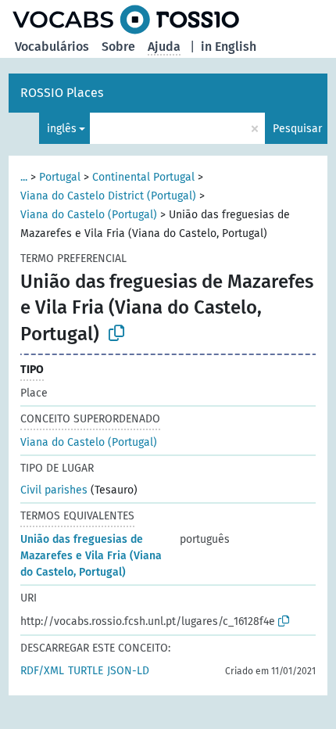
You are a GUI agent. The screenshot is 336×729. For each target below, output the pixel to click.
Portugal (59, 177)
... (23, 177)
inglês (62, 128)
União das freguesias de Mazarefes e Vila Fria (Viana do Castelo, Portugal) (91, 556)
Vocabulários (52, 46)
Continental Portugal (143, 177)
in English (228, 46)
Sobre (118, 46)
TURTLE (85, 670)
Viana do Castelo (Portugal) (88, 214)
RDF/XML (42, 670)
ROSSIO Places (61, 92)
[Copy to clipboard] (116, 333)
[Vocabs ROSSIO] (126, 19)
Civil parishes (54, 490)
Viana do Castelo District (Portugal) (108, 196)
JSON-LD (128, 670)
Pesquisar (297, 128)
